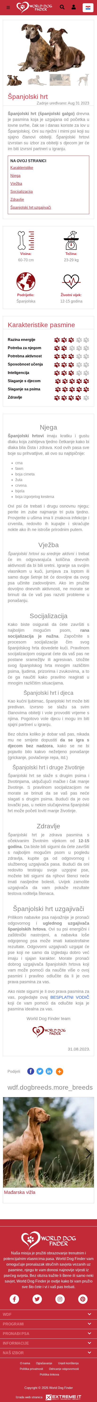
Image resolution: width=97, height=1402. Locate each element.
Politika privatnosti (31, 1369)
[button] (88, 46)
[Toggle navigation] (8, 7)
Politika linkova (49, 1374)
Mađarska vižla (19, 1192)
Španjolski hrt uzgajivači (30, 207)
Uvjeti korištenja (68, 1363)
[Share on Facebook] (30, 1072)
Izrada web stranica (29, 1397)
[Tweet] (39, 1072)
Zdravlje (17, 200)
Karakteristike (21, 168)
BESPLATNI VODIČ (69, 997)
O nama (25, 1363)
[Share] (63, 1072)
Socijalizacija (21, 192)
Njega (15, 176)
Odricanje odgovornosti (64, 1369)
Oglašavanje (44, 1363)
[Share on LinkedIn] (49, 1072)
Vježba (16, 184)
